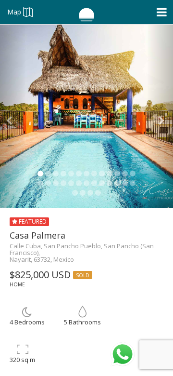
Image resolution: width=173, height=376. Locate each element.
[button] (13, 116)
